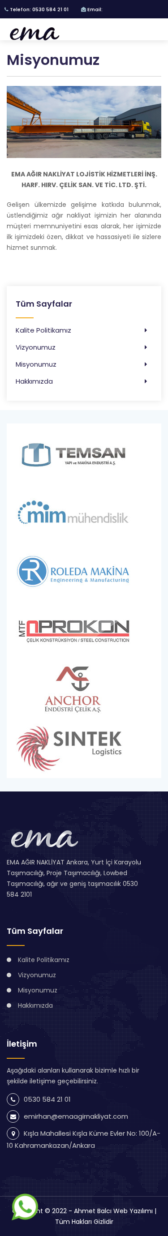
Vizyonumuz (36, 347)
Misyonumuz (36, 364)
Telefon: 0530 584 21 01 (39, 9)
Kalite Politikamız (43, 330)
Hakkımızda (34, 381)
